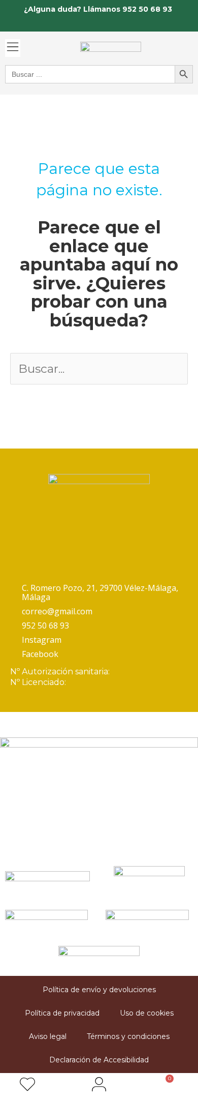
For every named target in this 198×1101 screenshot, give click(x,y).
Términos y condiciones (128, 1036)
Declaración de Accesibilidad (99, 1059)
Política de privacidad (62, 1013)
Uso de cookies (147, 1013)
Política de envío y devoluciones (99, 989)
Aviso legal (48, 1036)
